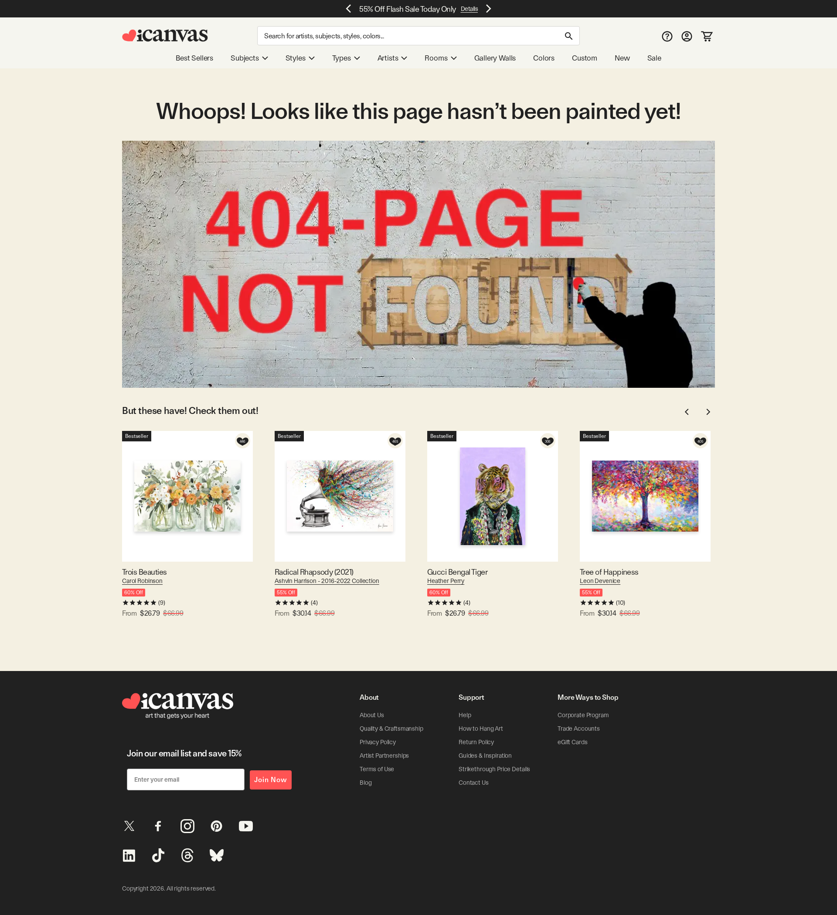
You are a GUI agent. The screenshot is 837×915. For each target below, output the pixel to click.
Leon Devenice (600, 580)
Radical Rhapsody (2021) (314, 571)
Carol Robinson (142, 580)
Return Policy (476, 742)
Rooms (436, 58)
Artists (388, 58)
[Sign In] (686, 35)
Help (465, 715)
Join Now (270, 780)
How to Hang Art (481, 728)
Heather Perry (445, 580)
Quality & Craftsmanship (391, 728)
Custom (584, 58)
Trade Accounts (579, 728)
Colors (544, 58)
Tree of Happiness (609, 571)
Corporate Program (583, 715)
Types (341, 58)
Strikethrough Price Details (494, 769)
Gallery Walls (495, 58)
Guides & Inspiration (485, 755)
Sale (654, 58)
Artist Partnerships (384, 755)
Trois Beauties (144, 571)
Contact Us (474, 782)
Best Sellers (194, 58)
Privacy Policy (378, 742)
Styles (296, 58)
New (622, 58)
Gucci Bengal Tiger (457, 571)
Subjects (245, 58)
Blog (365, 782)
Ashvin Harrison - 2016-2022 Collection (327, 580)
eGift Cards (572, 742)
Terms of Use (377, 769)
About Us (372, 715)
